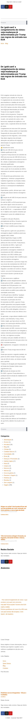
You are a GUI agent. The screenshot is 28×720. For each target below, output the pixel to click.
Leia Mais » (3, 696)
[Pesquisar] (26, 23)
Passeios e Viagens (9, 475)
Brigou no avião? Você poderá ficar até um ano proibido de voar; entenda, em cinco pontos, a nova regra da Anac (14, 508)
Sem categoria (8, 482)
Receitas (6, 480)
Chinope (6, 449)
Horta (5, 463)
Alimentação (7, 439)
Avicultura (7, 444)
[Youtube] (10, 7)
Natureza (6, 468)
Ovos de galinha (8, 473)
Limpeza (6, 466)
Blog (5, 447)
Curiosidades (8, 454)
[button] (14, 18)
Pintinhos (6, 478)
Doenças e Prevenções (10, 458)
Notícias (6, 470)
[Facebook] (3, 7)
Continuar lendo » (5, 514)
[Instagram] (7, 7)
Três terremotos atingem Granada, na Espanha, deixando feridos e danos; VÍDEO (13, 537)
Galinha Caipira (8, 461)
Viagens (6, 485)
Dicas (5, 456)
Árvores (6, 442)
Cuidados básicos (9, 451)
